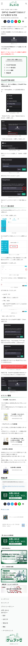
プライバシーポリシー (7, 606)
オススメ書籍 (9, 70)
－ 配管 (3, 615)
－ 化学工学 (4, 619)
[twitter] (5, 21)
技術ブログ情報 (5, 509)
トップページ (5, 599)
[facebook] (8, 21)
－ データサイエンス (7, 630)
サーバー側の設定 (11, 67)
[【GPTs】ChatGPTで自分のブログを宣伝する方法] (12, 21)
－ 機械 (3, 627)
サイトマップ (5, 603)
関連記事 (8, 73)
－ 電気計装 (4, 623)
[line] (19, 21)
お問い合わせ (5, 610)
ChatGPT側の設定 (11, 65)
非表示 (20, 59)
